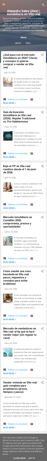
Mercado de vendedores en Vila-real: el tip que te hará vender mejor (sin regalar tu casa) (19, 333)
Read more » (9, 103)
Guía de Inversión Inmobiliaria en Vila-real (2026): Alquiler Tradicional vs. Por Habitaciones (19, 117)
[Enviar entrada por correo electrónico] (31, 100)
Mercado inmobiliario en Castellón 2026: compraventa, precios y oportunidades (17, 222)
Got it (31, 458)
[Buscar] (43, 5)
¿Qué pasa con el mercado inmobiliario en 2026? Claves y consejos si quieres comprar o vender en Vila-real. (20, 61)
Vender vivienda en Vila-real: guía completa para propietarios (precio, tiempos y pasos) (20, 387)
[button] (42, 55)
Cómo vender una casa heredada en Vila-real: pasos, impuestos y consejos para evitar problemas (17, 277)
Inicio (18, 43)
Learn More (19, 458)
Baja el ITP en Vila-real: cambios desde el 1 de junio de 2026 (19, 169)
